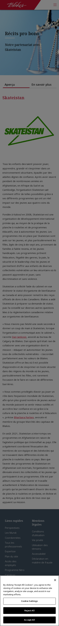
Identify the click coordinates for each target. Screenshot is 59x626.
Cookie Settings (29, 601)
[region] (29, 600)
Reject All (29, 610)
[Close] (55, 580)
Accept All (29, 619)
